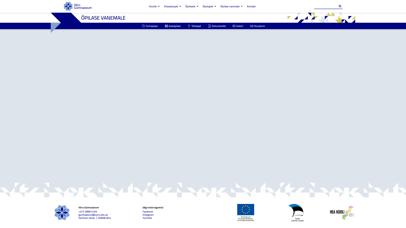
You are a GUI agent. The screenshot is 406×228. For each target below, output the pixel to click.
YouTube (147, 217)
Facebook (148, 211)
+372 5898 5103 (88, 211)
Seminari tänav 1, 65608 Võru (95, 217)
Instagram (148, 214)
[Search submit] (340, 6)
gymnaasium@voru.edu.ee (93, 214)
